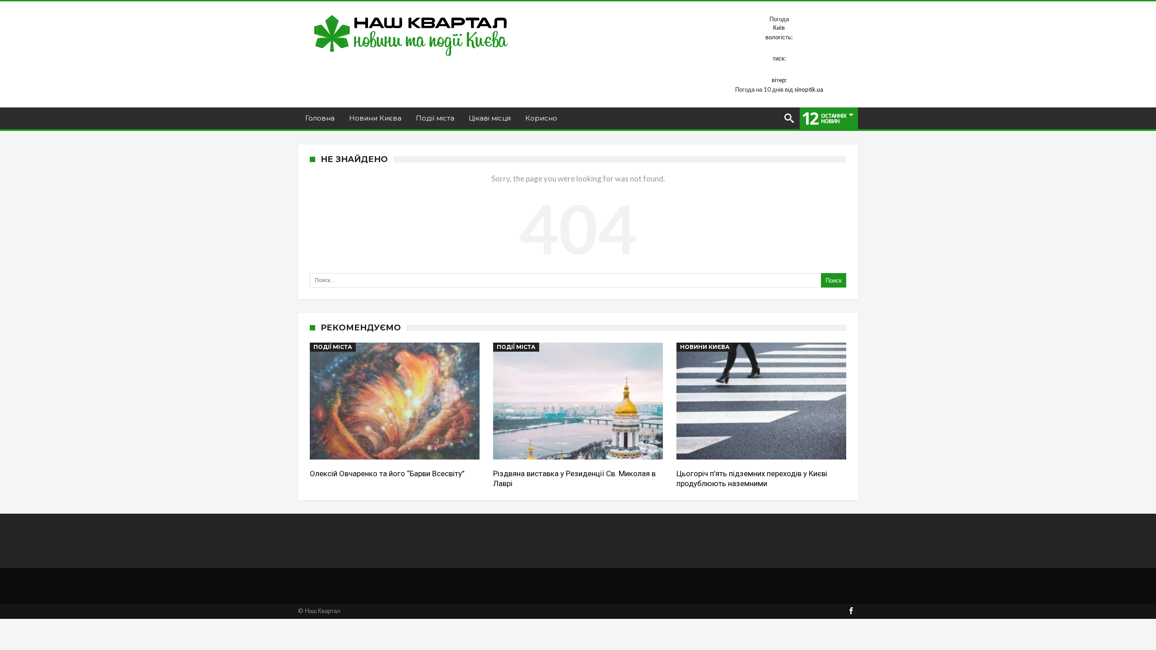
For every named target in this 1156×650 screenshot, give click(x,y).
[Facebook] (851, 611)
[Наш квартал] (411, 14)
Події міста (332, 347)
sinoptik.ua (808, 89)
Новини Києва (705, 347)
